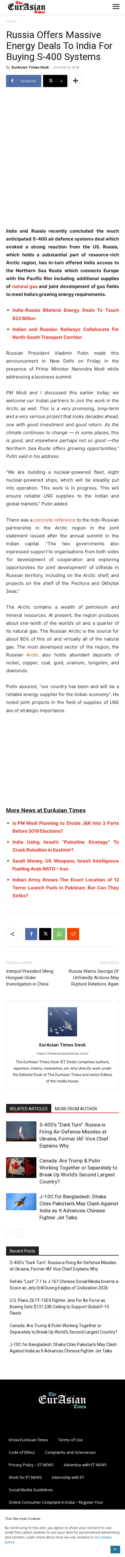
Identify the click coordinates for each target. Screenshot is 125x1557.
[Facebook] (31, 934)
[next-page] (19, 1233)
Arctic (32, 655)
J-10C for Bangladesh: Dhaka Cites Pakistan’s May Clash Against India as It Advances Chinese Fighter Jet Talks (63, 1347)
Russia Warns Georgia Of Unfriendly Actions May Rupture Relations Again (94, 977)
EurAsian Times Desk (30, 67)
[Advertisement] (62, 158)
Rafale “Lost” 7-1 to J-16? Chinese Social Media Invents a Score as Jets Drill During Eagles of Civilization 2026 (64, 1284)
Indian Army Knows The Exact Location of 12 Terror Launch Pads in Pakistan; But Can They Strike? (65, 887)
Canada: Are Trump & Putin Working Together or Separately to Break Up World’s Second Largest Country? (63, 1328)
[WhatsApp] (59, 934)
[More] (75, 81)
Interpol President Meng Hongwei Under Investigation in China (29, 977)
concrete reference (54, 520)
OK (115, 1549)
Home (11, 21)
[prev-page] (10, 1233)
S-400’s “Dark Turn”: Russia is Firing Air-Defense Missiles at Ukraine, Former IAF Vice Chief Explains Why (63, 1265)
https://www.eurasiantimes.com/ (62, 1053)
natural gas (25, 286)
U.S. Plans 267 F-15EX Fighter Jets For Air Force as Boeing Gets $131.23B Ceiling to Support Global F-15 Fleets (59, 1307)
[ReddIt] (73, 934)
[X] (45, 934)
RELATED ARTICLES (29, 1108)
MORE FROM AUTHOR (76, 1108)
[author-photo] (62, 1036)
